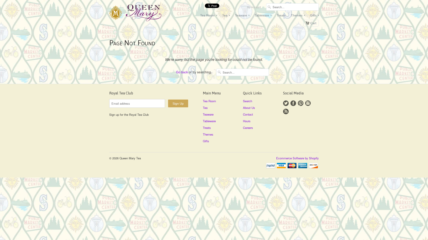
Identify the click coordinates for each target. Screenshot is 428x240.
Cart (313, 23)
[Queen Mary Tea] (142, 13)
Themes (298, 15)
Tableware (263, 15)
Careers (248, 128)
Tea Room (208, 15)
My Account (254, 7)
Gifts (314, 15)
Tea (226, 15)
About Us (249, 108)
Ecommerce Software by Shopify (297, 158)
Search (247, 101)
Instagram (308, 103)
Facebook (293, 103)
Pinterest (300, 103)
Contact (248, 114)
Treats (281, 15)
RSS (286, 111)
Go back (182, 72)
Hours (247, 121)
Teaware (242, 15)
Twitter (286, 103)
